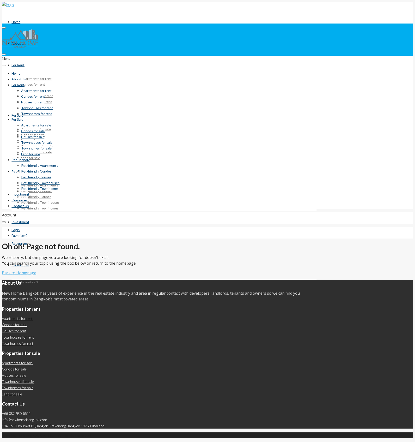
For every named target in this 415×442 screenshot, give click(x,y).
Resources (20, 200)
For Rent (18, 65)
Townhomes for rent (36, 114)
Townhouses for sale (37, 142)
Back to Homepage (19, 272)
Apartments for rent (36, 79)
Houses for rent (33, 102)
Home (16, 22)
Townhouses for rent (37, 108)
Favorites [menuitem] (29, 282)
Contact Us (20, 206)
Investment (20, 222)
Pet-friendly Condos (36, 171)
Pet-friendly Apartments (39, 165)
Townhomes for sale (36, 148)
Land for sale (30, 158)
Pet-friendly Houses (36, 197)
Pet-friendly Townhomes (40, 208)
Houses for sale (32, 137)
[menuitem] (16, 230)
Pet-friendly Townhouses (40, 202)
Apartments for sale (36, 125)
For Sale (17, 119)
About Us (19, 79)
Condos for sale (33, 131)
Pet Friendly (21, 171)
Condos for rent (33, 84)
